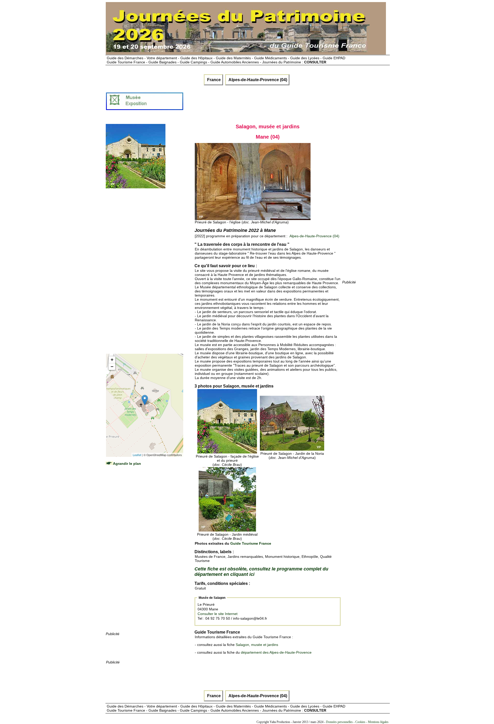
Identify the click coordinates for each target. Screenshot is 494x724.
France (213, 80)
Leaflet (137, 455)
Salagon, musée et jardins (257, 645)
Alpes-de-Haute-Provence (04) (257, 80)
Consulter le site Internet (217, 614)
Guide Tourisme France (250, 543)
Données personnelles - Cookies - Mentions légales (357, 722)
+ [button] (112, 359)
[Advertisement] (277, 103)
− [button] (112, 366)
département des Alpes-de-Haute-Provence (276, 652)
